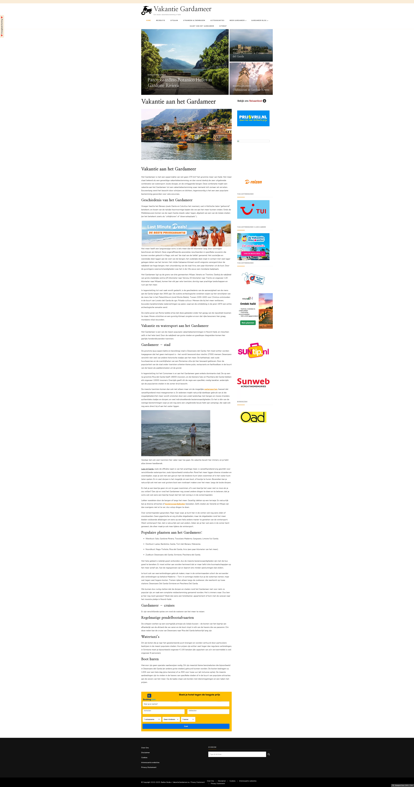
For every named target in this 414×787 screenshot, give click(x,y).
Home (148, 20)
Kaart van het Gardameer (202, 26)
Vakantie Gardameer (183, 9)
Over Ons (145, 748)
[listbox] (207, 62)
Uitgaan (174, 20)
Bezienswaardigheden (157, 75)
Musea (235, 49)
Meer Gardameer (237, 20)
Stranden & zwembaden (194, 20)
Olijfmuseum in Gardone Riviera (251, 90)
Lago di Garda (147, 469)
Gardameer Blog (258, 20)
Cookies (144, 757)
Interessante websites (150, 762)
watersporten (210, 389)
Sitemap (223, 26)
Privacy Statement (148, 767)
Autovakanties (217, 20)
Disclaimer (145, 752)
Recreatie (160, 20)
